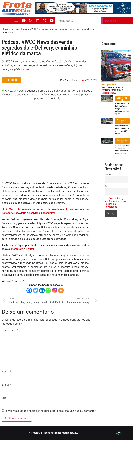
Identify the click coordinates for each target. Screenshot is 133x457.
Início (6, 29)
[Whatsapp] (48, 290)
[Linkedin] (37, 20)
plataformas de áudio (14, 191)
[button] (16, 20)
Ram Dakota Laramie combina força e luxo (112, 88)
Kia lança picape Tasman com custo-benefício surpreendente (122, 149)
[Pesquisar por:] (78, 20)
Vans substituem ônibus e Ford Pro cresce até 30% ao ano (122, 130)
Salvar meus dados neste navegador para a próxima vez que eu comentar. (50, 410)
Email (107, 186)
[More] (61, 290)
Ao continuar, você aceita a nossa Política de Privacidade (115, 202)
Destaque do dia (108, 84)
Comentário (10, 330)
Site (4, 397)
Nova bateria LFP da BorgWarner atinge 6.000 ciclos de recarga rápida (122, 108)
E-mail (7, 384)
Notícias (15, 29)
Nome (6, 371)
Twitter (30, 249)
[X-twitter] (44, 20)
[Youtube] (51, 20)
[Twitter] (35, 290)
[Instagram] (30, 20)
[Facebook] (23, 20)
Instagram (17, 249)
